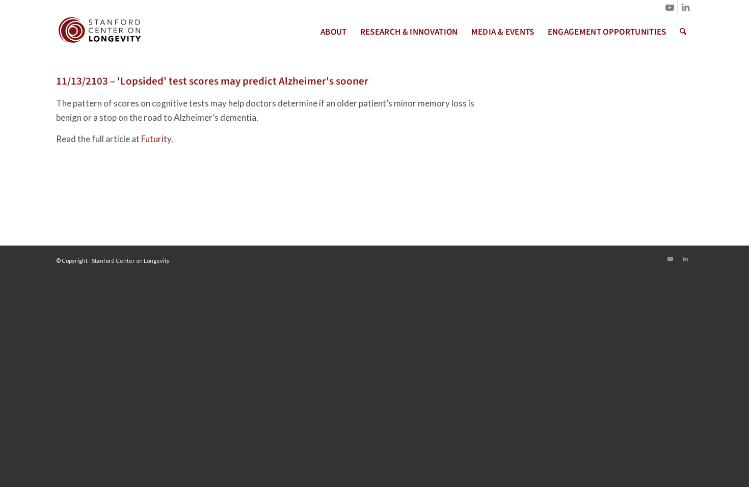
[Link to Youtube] (669, 7)
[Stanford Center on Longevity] (99, 32)
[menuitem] (334, 32)
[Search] (683, 32)
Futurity (156, 138)
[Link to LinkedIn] (685, 7)
